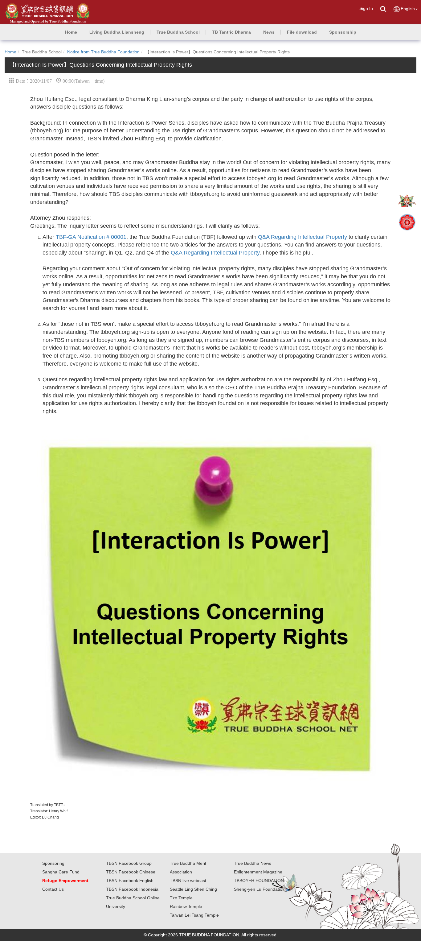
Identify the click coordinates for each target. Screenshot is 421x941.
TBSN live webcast (188, 880)
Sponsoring (53, 863)
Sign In (366, 8)
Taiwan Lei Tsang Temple (194, 915)
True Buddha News (252, 863)
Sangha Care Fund (61, 871)
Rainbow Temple (186, 906)
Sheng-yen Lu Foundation (259, 889)
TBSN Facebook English (129, 880)
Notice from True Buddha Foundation (103, 51)
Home (10, 51)
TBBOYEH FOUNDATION (259, 880)
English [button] (408, 8)
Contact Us (53, 889)
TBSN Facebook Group (129, 863)
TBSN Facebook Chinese (130, 871)
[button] (116, 32)
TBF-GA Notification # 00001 (91, 237)
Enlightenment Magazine (258, 871)
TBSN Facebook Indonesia (132, 889)
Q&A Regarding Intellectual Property (302, 237)
